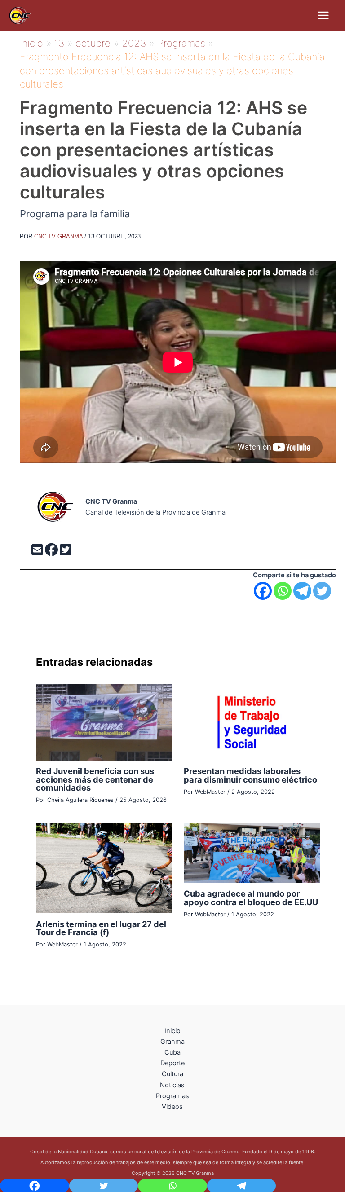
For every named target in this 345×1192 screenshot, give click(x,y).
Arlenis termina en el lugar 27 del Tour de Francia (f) (101, 928)
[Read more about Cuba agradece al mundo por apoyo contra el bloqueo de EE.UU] (252, 853)
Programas (172, 1096)
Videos (172, 1107)
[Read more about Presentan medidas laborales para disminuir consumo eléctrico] (252, 722)
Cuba (172, 1052)
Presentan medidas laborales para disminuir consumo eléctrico (250, 775)
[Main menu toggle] (323, 15)
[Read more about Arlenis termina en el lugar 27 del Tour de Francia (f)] (104, 867)
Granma (172, 1042)
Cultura (172, 1074)
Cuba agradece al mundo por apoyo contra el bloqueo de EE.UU (251, 897)
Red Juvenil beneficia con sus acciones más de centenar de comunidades (95, 779)
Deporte (172, 1063)
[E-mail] (38, 552)
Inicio (172, 1031)
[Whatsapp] (283, 591)
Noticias (172, 1085)
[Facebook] (52, 552)
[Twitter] (65, 552)
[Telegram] (302, 591)
